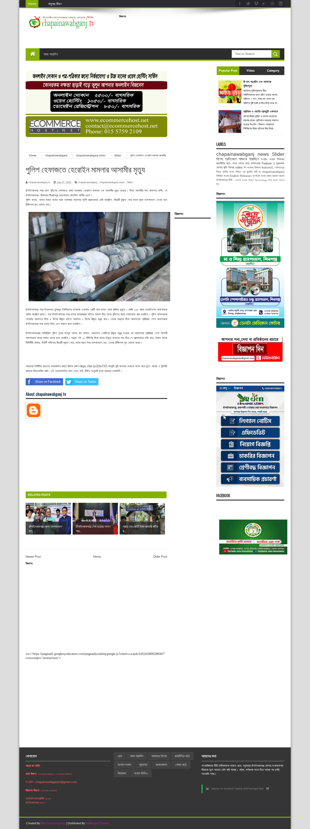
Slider (130, 182)
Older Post (160, 556)
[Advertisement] (201, 30)
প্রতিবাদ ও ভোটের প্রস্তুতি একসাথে (260, 111)
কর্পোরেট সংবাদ (259, 175)
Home (97, 556)
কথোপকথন (161, 764)
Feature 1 (268, 163)
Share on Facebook (48, 381)
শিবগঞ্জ (231, 167)
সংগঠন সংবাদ (268, 159)
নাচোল (281, 175)
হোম (120, 756)
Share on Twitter (85, 381)
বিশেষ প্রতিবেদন (226, 159)
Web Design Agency (53, 823)
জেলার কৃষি (221, 167)
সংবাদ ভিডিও (141, 773)
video (238, 167)
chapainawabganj (87, 182)
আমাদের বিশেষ (159, 756)
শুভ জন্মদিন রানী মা (252, 171)
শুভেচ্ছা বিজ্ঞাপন (248, 180)
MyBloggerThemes (97, 823)
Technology (261, 180)
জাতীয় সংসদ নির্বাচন (232, 171)
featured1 (267, 167)
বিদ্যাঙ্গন (122, 773)
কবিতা (270, 180)
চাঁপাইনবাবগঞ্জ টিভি (224, 179)
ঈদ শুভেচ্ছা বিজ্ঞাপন (252, 167)
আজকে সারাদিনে (249, 159)
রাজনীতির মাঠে (223, 163)
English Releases (241, 175)
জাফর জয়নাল (272, 175)
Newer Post (33, 556)
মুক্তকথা (280, 163)
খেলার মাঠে (243, 163)
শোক (234, 163)
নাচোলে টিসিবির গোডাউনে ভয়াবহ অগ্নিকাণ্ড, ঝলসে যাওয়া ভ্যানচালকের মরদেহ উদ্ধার (93, 4)
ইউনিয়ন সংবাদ (222, 175)
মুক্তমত (143, 764)
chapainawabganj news (112, 182)
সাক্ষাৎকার (255, 163)
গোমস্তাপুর (279, 167)
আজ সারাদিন (50, 54)
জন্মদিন (275, 180)
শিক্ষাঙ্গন (280, 159)
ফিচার (218, 171)
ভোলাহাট (237, 180)
